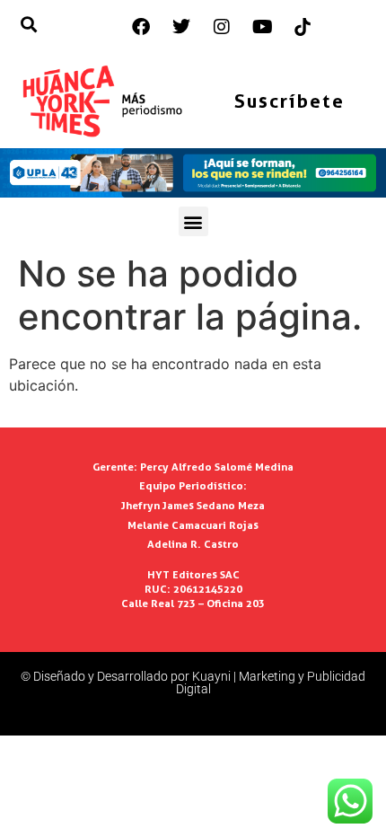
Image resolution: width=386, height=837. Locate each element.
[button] (193, 221)
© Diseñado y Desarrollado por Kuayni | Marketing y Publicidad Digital (193, 682)
